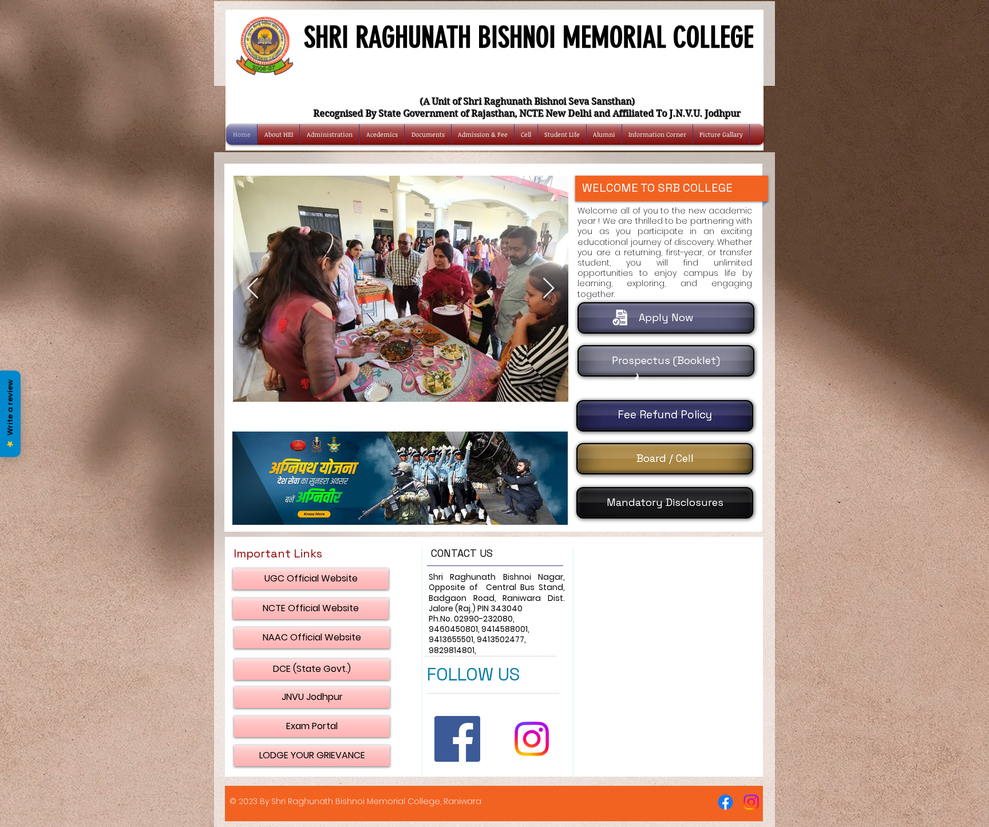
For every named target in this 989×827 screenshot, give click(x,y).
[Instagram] (532, 739)
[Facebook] (725, 802)
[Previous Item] (252, 289)
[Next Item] (548, 289)
